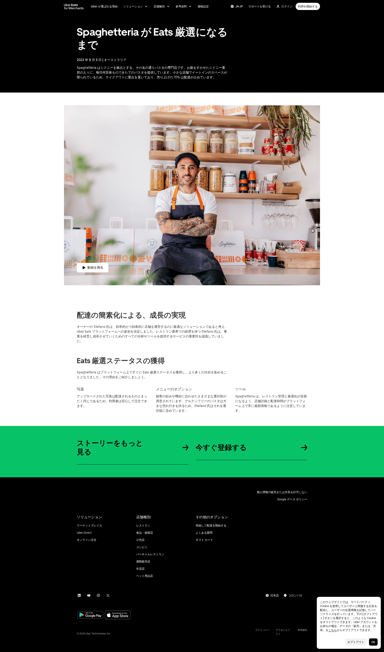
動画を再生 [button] (95, 267)
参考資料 (181, 6)
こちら (332, 630)
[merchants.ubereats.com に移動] (74, 6)
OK (373, 642)
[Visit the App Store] (117, 615)
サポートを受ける (259, 6)
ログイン (286, 6)
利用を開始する (308, 6)
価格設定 (203, 6)
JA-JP (239, 6)
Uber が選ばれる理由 (104, 6)
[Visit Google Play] (90, 615)
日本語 (274, 595)
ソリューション (133, 6)
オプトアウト (355, 642)
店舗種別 (159, 6)
